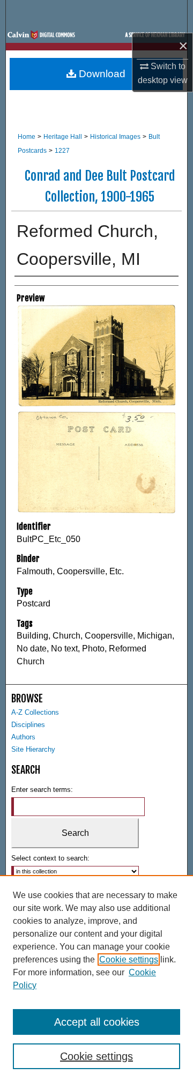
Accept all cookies (96, 1022)
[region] (96, 978)
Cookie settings (128, 959)
